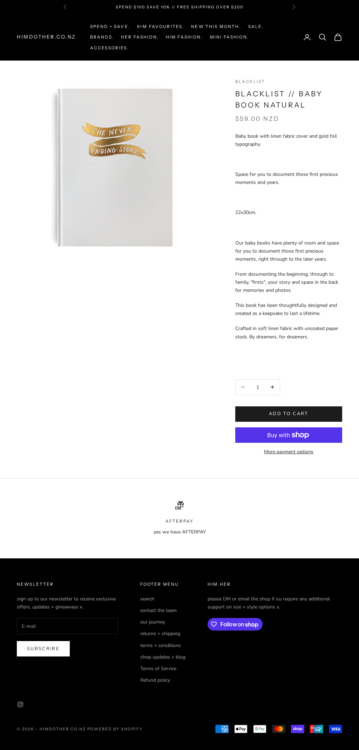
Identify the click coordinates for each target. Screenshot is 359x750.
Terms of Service (158, 668)
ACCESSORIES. (109, 47)
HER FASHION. (140, 37)
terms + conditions (160, 645)
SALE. (256, 26)
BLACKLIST (250, 81)
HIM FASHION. (184, 37)
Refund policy (155, 680)
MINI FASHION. (229, 37)
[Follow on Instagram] (20, 704)
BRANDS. (102, 37)
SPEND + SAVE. (110, 26)
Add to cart (289, 414)
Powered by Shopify (115, 729)
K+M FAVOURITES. (160, 26)
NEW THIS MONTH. (216, 26)
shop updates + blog (162, 657)
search (147, 599)
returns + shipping (160, 633)
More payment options (288, 451)
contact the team (158, 610)
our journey (152, 622)
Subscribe (43, 649)
